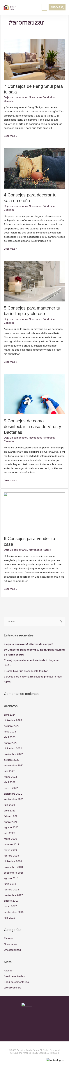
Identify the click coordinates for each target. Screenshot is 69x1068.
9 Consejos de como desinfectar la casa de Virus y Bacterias (32, 427)
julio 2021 (9, 805)
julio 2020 (9, 833)
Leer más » (10, 135)
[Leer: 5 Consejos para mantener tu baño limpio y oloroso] (34, 281)
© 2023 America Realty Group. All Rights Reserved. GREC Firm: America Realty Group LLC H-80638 (34, 1051)
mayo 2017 (10, 906)
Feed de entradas (14, 976)
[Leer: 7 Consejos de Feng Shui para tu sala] (34, 59)
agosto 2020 (11, 827)
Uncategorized (12, 950)
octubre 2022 (11, 759)
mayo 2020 (10, 838)
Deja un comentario (15, 97)
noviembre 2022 (13, 754)
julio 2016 (9, 917)
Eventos (8, 938)
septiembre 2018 (14, 872)
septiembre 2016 (14, 912)
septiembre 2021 (14, 799)
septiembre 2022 (14, 765)
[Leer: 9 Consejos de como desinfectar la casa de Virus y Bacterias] (34, 394)
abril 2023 (9, 737)
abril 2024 (9, 714)
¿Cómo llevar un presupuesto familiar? (26, 671)
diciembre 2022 (13, 748)
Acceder (8, 970)
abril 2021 (9, 810)
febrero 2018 (11, 889)
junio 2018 (10, 884)
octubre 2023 (11, 726)
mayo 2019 (10, 850)
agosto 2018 (11, 878)
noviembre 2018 (13, 867)
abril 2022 (9, 782)
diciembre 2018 (13, 861)
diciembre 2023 (13, 720)
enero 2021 (10, 822)
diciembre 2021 (13, 793)
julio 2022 (9, 771)
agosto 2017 (11, 900)
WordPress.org (12, 987)
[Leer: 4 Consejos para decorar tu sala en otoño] (34, 168)
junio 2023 (10, 731)
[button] (44, 7)
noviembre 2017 (13, 895)
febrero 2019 (11, 855)
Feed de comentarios (16, 982)
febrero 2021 (11, 816)
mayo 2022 (10, 776)
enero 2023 (10, 743)
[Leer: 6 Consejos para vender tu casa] (34, 512)
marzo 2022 (11, 788)
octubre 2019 (11, 844)
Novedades (35, 97)
